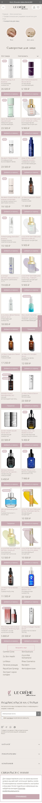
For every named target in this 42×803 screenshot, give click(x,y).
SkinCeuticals (27, 652)
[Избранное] (38, 7)
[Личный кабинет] (34, 7)
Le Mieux (6, 661)
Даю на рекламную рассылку (16, 718)
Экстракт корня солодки (10, 673)
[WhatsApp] (10, 727)
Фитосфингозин (28, 668)
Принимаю (21, 797)
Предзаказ (31, 329)
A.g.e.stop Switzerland (26, 656)
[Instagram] (2, 727)
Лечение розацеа (10, 665)
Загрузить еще (21, 648)
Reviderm (25, 665)
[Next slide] (40, 2)
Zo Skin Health (9, 656)
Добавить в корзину (11, 94)
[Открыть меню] (3, 7)
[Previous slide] (2, 2)
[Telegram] (6, 727)
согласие (10, 718)
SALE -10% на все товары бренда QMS (21, 2)
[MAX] (15, 727)
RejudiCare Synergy (11, 668)
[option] (11, 34)
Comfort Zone (8, 652)
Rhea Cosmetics (28, 661)
